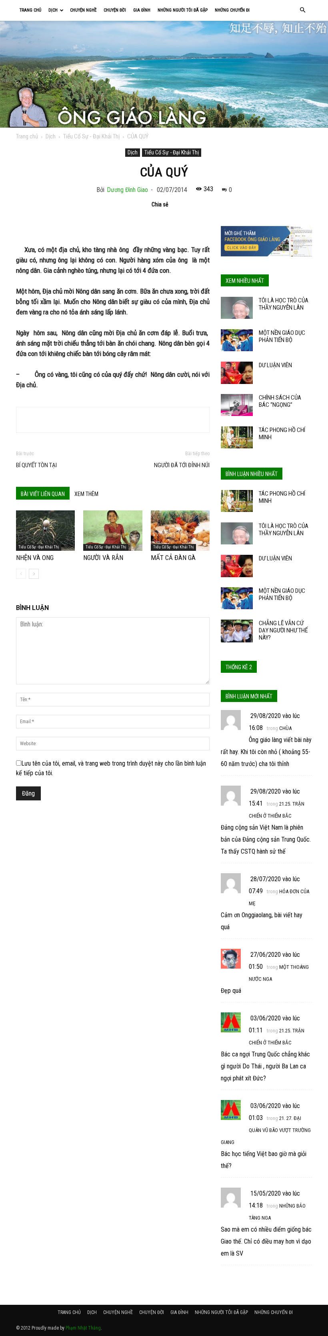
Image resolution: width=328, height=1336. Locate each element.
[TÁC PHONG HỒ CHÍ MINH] (237, 437)
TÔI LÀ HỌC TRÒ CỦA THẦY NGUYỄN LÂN (283, 304)
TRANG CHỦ (30, 10)
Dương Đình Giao (127, 190)
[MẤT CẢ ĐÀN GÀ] (180, 530)
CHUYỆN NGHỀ (83, 10)
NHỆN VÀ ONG (35, 558)
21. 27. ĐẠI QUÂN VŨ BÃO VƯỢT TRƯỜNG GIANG (266, 1130)
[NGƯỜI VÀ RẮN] (112, 530)
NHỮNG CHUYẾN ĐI (232, 10)
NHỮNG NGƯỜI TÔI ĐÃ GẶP (183, 10)
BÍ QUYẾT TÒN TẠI (36, 465)
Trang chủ (27, 136)
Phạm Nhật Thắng (83, 1328)
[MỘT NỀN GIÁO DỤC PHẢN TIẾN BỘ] (237, 340)
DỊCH (53, 10)
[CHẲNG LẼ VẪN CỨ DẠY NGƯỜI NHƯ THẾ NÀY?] (237, 631)
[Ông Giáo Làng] (164, 74)
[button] (302, 10)
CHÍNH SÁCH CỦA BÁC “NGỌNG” (280, 401)
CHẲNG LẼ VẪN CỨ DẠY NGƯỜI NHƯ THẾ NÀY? (283, 630)
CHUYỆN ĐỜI (115, 10)
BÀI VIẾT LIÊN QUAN (43, 494)
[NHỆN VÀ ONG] (45, 530)
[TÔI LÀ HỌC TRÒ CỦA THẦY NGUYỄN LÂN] (237, 308)
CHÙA (285, 728)
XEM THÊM (86, 494)
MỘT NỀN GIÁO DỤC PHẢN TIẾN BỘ (282, 336)
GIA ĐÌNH (141, 10)
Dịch (51, 136)
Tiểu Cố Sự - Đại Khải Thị (91, 136)
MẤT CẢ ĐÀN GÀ (173, 558)
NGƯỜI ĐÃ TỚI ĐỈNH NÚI (182, 465)
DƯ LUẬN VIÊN (275, 365)
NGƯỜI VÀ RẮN (103, 558)
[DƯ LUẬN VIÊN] (237, 373)
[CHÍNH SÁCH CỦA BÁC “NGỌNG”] (237, 405)
